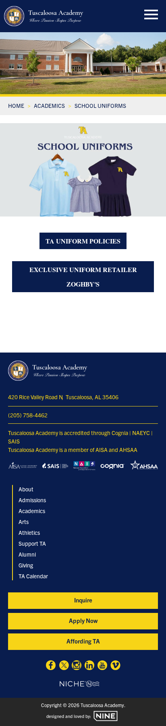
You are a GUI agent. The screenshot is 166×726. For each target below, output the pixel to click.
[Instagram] (76, 666)
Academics (32, 510)
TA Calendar (33, 576)
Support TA (32, 543)
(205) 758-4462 (28, 415)
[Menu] (151, 13)
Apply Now (83, 620)
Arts (24, 521)
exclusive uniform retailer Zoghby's (83, 277)
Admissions (32, 499)
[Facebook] (51, 666)
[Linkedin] (89, 666)
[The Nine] (105, 716)
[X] (63, 666)
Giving (26, 565)
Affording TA (83, 641)
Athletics (29, 532)
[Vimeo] (115, 666)
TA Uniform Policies (83, 240)
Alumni (27, 554)
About (26, 489)
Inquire (83, 600)
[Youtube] (102, 666)
